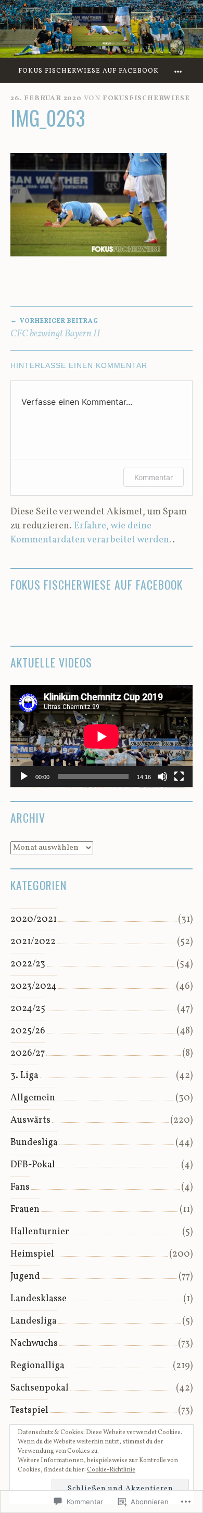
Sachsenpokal (39, 1388)
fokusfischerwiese (146, 98)
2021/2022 (33, 941)
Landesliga (33, 1321)
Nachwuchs (34, 1343)
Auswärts (30, 1120)
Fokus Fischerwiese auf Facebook (88, 71)
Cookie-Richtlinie (111, 1470)
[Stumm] (162, 776)
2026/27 (27, 1053)
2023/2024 (33, 986)
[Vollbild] (179, 776)
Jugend (25, 1276)
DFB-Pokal (32, 1164)
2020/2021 (33, 919)
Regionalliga (37, 1365)
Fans (20, 1187)
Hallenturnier (39, 1231)
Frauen (25, 1209)
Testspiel (29, 1410)
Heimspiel (32, 1254)
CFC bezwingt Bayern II (55, 328)
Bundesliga (34, 1142)
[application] (101, 736)
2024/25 (27, 1008)
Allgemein (32, 1098)
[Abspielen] (24, 776)
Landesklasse (38, 1298)
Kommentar (153, 477)
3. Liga (24, 1075)
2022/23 (27, 964)
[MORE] (180, 71)
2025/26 (27, 1031)
